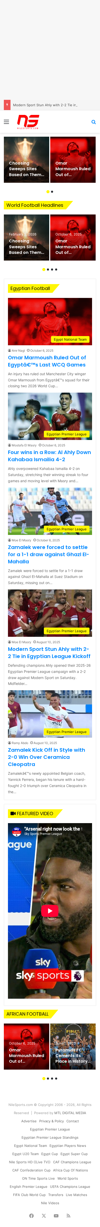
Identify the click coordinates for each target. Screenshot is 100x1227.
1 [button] (47, 191)
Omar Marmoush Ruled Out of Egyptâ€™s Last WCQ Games (47, 361)
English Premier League (28, 1187)
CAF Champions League (72, 1162)
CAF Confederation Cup (31, 1170)
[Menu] (6, 123)
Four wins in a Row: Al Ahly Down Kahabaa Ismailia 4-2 (49, 456)
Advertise (29, 1121)
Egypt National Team (30, 1146)
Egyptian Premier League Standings (50, 1137)
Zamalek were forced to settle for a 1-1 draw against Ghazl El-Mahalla (48, 554)
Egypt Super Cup (74, 1154)
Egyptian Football (30, 288)
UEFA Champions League (70, 1187)
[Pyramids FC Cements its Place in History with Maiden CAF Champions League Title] (73, 1047)
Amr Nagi (18, 350)
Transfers (55, 1195)
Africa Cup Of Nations (70, 1170)
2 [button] (52, 192)
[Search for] (93, 123)
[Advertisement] (50, 50)
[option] (26, 160)
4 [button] (56, 269)
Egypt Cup (49, 1154)
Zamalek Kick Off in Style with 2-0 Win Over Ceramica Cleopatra (46, 757)
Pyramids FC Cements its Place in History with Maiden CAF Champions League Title (72, 1064)
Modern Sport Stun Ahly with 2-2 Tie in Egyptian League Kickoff (49, 652)
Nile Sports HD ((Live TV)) (30, 1162)
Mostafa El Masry (24, 445)
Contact (72, 1121)
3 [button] (52, 269)
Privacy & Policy (51, 1121)
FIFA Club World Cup (29, 1195)
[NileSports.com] (28, 121)
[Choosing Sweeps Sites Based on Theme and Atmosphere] (26, 160)
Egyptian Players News (67, 1146)
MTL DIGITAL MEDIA (70, 1113)
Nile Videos (50, 1203)
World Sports (67, 1178)
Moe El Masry (21, 540)
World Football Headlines (34, 205)
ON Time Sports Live (38, 1178)
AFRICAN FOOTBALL (27, 1014)
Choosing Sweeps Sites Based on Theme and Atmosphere (26, 174)
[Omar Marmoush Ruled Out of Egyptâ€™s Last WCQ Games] (73, 160)
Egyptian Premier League (50, 1129)
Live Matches (76, 1195)
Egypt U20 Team (25, 1154)
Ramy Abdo (20, 743)
